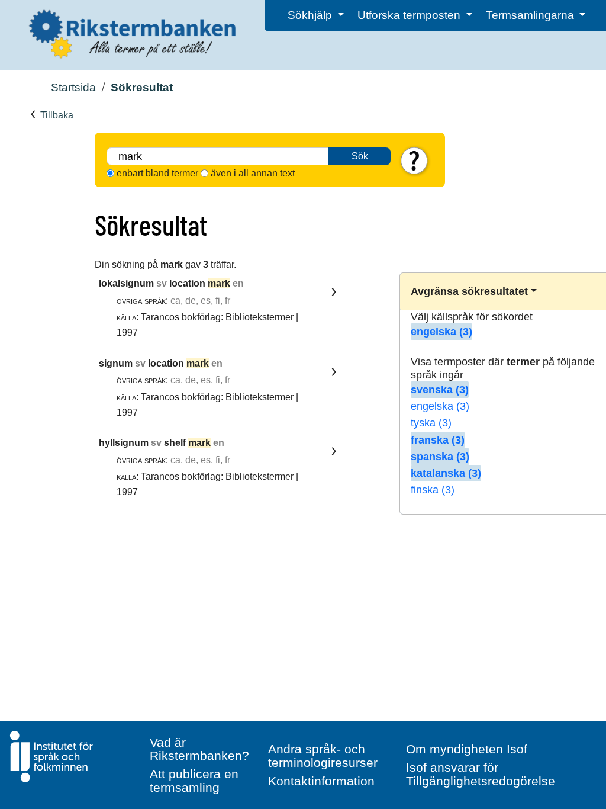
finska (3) (432, 490)
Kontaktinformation (321, 781)
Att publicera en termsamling (194, 780)
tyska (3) (431, 423)
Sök (360, 156)
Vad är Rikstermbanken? (199, 749)
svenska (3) (440, 390)
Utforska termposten (410, 15)
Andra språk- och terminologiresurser (323, 755)
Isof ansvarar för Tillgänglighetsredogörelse (480, 774)
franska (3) (438, 440)
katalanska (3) (446, 473)
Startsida (73, 87)
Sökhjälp (311, 15)
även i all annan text (253, 173)
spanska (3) (440, 457)
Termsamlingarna (531, 15)
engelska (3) (441, 332)
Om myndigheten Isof (466, 749)
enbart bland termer (157, 173)
